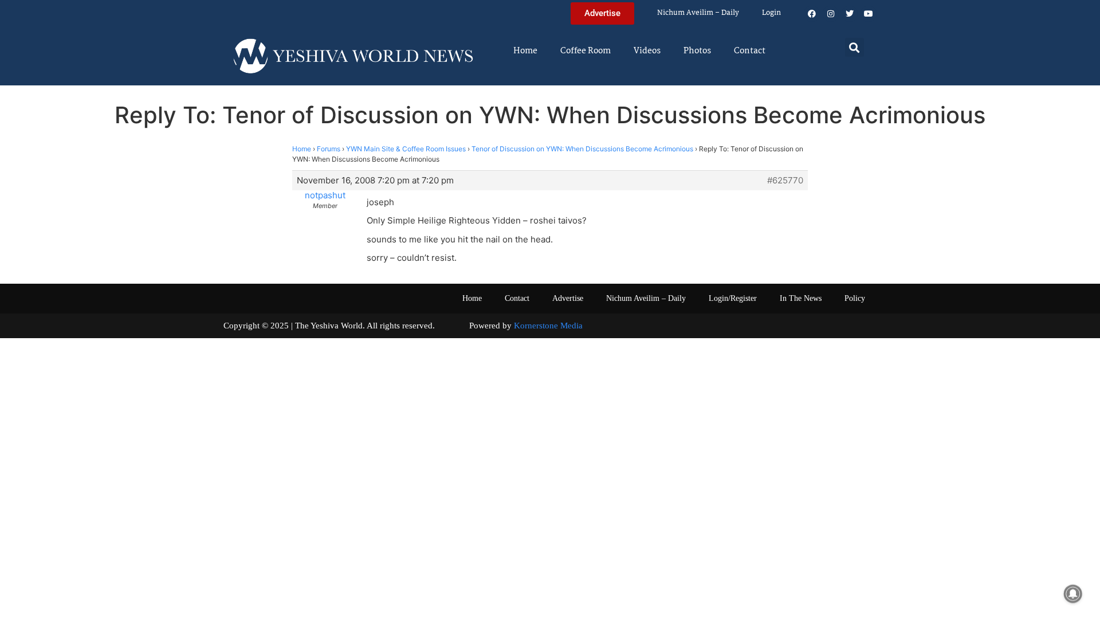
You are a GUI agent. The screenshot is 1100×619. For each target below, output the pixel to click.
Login (771, 13)
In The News (801, 298)
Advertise (567, 298)
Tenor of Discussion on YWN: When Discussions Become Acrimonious (582, 148)
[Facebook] (812, 14)
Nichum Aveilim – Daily (698, 13)
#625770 (785, 180)
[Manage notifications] (1073, 594)
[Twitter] (850, 14)
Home (525, 51)
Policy (854, 298)
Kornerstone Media (548, 325)
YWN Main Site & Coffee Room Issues (406, 148)
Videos (647, 51)
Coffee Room (585, 51)
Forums (328, 148)
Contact (749, 51)
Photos (697, 51)
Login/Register (733, 298)
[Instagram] (831, 14)
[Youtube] (869, 14)
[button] (854, 47)
